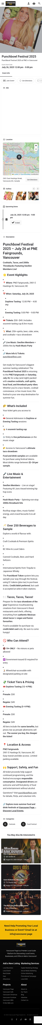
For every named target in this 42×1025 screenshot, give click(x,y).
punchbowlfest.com (12, 356)
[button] (21, 159)
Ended (17, 223)
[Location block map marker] (19, 157)
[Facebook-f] (16, 1019)
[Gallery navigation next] (38, 188)
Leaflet (16, 174)
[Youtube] (25, 1019)
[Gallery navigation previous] (34, 188)
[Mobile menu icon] (2, 3)
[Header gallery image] (21, 26)
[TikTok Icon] (21, 1019)
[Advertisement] (21, 112)
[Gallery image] (8, 196)
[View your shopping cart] (33, 3)
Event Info (6, 73)
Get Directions (32, 180)
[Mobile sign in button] (28, 3)
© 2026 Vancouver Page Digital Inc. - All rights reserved (21, 1015)
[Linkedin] (30, 1019)
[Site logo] (11, 3)
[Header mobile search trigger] (39, 3)
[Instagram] (12, 1019)
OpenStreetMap (26, 174)
